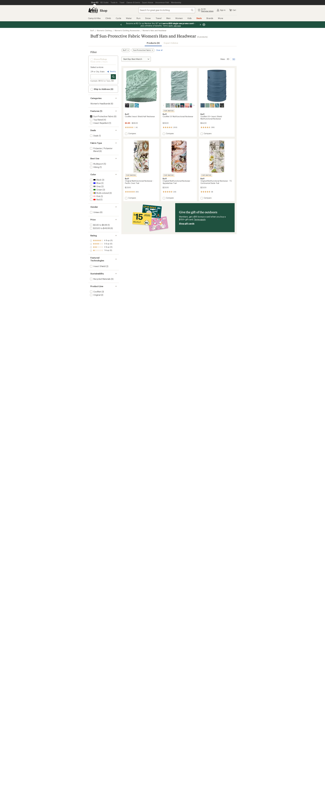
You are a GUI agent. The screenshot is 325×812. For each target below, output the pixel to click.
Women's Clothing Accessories (127, 30)
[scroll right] (193, 105)
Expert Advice (171, 43)
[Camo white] (172, 105)
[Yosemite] (182, 105)
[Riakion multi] (222, 105)
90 (233, 58)
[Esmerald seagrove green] (212, 105)
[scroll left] (163, 105)
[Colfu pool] (217, 105)
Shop (103, 10)
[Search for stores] (113, 76)
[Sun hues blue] (137, 105)
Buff (92, 30)
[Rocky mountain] (192, 105)
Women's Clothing (104, 30)
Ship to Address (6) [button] (103, 89)
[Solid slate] (202, 105)
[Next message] (200, 24)
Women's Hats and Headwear (154, 30)
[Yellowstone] (177, 105)
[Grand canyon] (187, 105)
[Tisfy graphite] (127, 105)
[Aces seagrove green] (168, 105)
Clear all (159, 50)
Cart (234, 10)
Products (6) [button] (153, 43)
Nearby (113, 71)
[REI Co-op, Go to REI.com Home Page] (93, 10)
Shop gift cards (186, 223)
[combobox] (167, 10)
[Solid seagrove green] (207, 105)
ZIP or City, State (97, 71)
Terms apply (199, 219)
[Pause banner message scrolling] (203, 24)
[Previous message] (121, 24)
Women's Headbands (100, 103)
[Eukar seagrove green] (132, 105)
